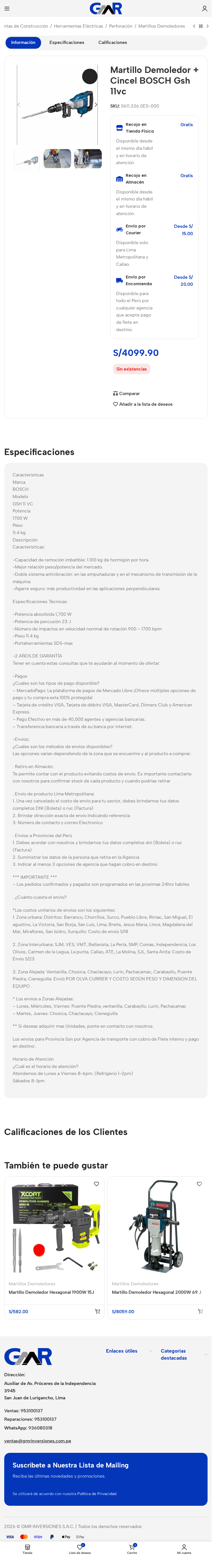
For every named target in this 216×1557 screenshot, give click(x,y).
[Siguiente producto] (207, 26)
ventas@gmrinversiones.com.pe (37, 1441)
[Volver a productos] (200, 26)
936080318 (40, 1428)
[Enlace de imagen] (28, 1356)
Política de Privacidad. (97, 1493)
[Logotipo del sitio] (106, 8)
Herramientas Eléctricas (78, 26)
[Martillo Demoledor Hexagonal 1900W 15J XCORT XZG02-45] (54, 1227)
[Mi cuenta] (204, 8)
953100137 (32, 1410)
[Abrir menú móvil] (7, 8)
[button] (18, 104)
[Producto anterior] (194, 26)
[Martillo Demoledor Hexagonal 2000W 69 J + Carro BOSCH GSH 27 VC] (158, 1227)
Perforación (120, 26)
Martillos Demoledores (161, 26)
